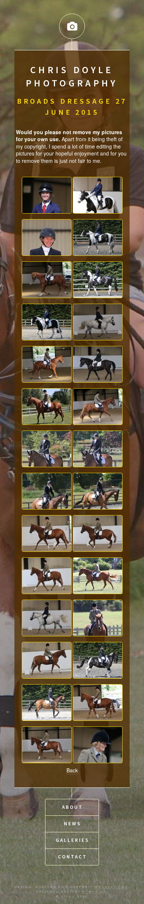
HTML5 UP (94, 891)
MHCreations (111, 887)
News (72, 824)
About (72, 807)
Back (72, 770)
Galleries (72, 840)
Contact (72, 857)
